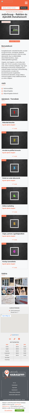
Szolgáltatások (6, 22)
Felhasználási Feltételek (14, 392)
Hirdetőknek (14, 385)
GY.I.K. (14, 382)
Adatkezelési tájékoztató (14, 394)
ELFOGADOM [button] (19, 410)
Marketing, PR (9, 11)
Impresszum (14, 390)
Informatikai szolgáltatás (17, 11)
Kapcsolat (14, 387)
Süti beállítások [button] (8, 410)
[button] (14, 128)
